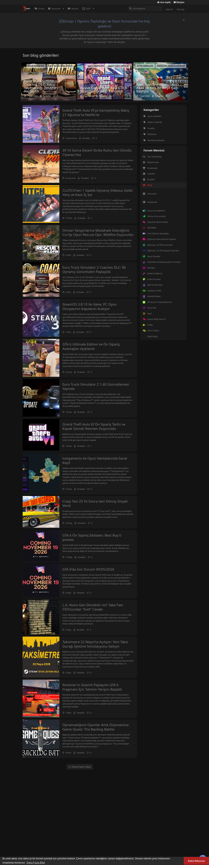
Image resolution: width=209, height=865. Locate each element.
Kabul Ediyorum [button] (196, 861)
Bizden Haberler (154, 122)
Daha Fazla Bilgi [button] (36, 862)
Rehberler (151, 134)
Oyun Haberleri (154, 116)
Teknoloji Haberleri (155, 140)
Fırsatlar (151, 128)
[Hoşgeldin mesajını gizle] (183, 20)
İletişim (180, 2)
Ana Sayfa (165, 2)
